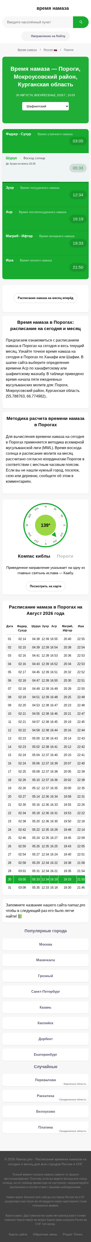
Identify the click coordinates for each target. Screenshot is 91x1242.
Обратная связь (45, 1234)
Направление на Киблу (48, 36)
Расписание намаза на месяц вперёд (45, 298)
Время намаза (53, 8)
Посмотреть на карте (45, 586)
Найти (81, 22)
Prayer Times (72, 1234)
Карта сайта (18, 1234)
